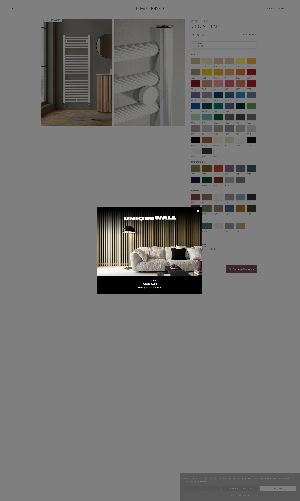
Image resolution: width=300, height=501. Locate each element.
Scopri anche (150, 283)
